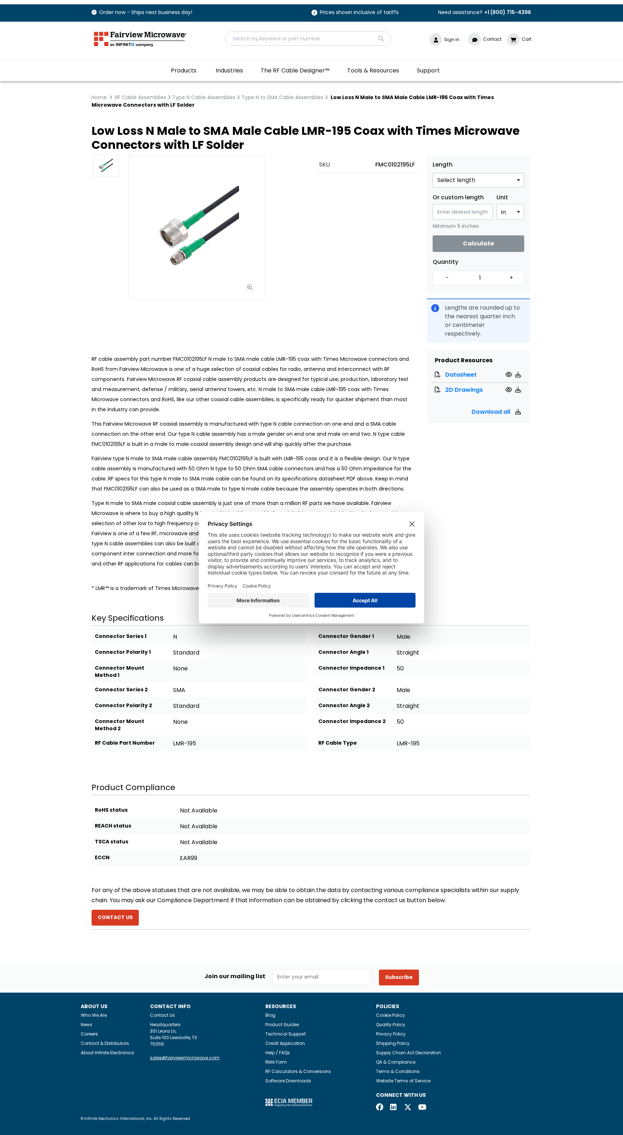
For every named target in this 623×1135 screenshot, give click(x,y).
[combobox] (308, 38)
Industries (229, 70)
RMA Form (276, 1062)
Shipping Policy (393, 1043)
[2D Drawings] (509, 390)
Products (183, 70)
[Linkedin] (393, 1108)
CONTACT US (115, 917)
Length (442, 164)
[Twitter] (407, 1108)
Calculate (478, 243)
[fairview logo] (140, 38)
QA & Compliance (395, 1062)
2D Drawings (464, 390)
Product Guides (282, 1024)
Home (99, 97)
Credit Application (285, 1043)
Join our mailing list (234, 976)
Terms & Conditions (398, 1071)
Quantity (445, 262)
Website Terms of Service (403, 1081)
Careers (89, 1034)
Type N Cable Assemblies (203, 97)
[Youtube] (421, 1108)
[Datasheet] (509, 375)
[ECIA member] (288, 1102)
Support (428, 70)
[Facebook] (379, 1108)
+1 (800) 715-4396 (507, 12)
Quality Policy (390, 1024)
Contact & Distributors (105, 1043)
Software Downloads (288, 1081)
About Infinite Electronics (107, 1053)
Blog (270, 1015)
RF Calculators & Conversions (298, 1071)
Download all (492, 412)
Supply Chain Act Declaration (408, 1053)
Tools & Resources (373, 70)
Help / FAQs (277, 1053)
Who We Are (94, 1015)
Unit (502, 197)
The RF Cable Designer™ (295, 70)
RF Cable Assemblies (140, 97)
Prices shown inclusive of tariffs (359, 13)
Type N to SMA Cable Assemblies (282, 97)
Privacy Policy (391, 1034)
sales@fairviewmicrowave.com (185, 1058)
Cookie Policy (390, 1015)
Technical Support (285, 1034)
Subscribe (399, 977)
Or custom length (458, 197)
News (86, 1024)
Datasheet (461, 375)
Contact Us (162, 1015)
